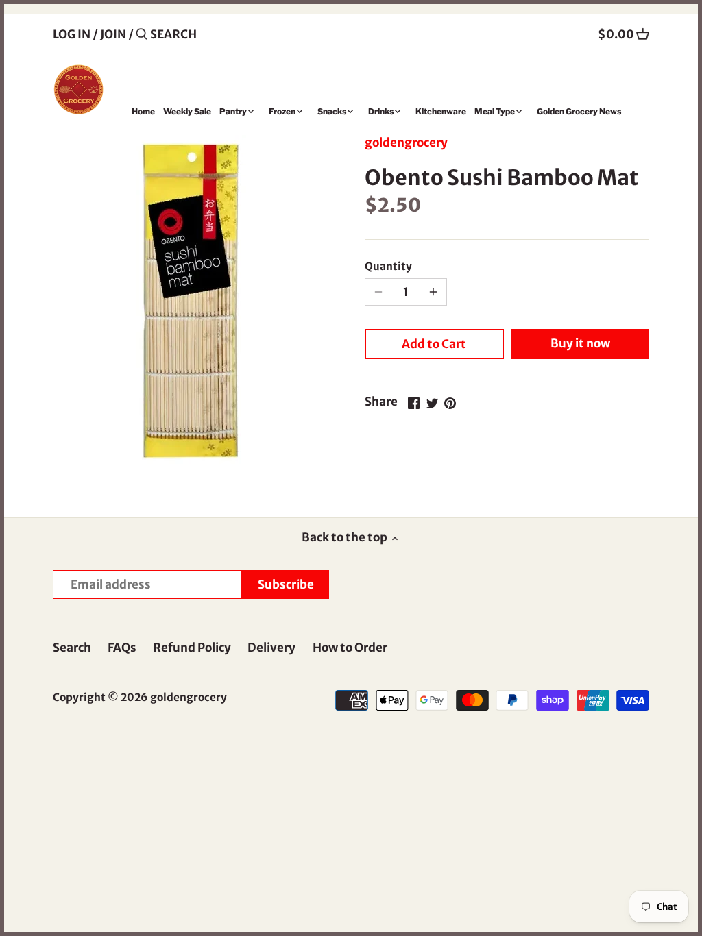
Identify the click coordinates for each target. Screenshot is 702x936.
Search (72, 647)
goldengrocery (406, 142)
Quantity (388, 266)
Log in (71, 34)
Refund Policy (192, 647)
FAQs (122, 647)
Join (113, 34)
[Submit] (141, 35)
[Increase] (433, 292)
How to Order (350, 647)
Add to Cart (434, 344)
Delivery (271, 647)
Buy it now (580, 343)
